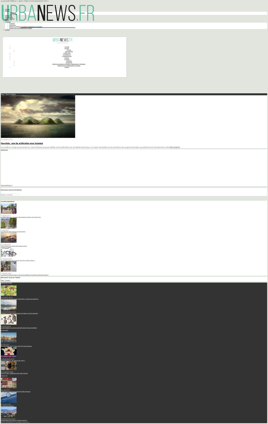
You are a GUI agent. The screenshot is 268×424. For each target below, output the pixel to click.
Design (7, 20)
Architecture (9, 17)
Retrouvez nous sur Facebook (11, 190)
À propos (8, 22)
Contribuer (12, 25)
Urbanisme (8, 15)
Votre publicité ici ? (6, 185)
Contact (7, 30)
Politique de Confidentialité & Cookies (20, 28)
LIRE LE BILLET (174, 147)
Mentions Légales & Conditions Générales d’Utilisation (25, 26)
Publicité (12, 23)
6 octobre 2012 (7, 139)
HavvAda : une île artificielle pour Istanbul (22, 143)
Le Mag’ (7, 11)
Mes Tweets (5, 280)
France (11, 12)
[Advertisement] (134, 86)
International (13, 14)
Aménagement (10, 19)
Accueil (7, 9)
